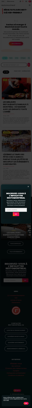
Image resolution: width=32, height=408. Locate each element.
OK (26, 403)
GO (16, 214)
